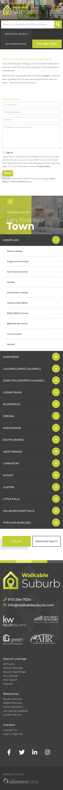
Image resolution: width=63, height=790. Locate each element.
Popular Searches (16, 522)
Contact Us (10, 730)
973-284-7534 (47, 43)
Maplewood (12, 428)
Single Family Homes (17, 261)
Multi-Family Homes (17, 271)
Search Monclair (13, 667)
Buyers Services (12, 699)
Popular (8, 683)
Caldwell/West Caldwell (22, 368)
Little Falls (11, 499)
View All (16, 541)
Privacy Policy (43, 166)
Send (7, 173)
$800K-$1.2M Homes (17, 323)
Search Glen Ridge (14, 671)
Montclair (11, 240)
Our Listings (10, 675)
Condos (11, 282)
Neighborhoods (16, 44)
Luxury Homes (14, 334)
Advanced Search (16, 34)
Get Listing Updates (15, 710)
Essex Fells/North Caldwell (24, 380)
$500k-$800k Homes (17, 313)
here (46, 75)
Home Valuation (13, 706)
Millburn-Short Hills (18, 510)
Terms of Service (19, 181)
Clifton (8, 487)
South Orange (13, 439)
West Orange (12, 451)
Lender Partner (12, 714)
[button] (58, 24)
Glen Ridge (11, 356)
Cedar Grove (12, 392)
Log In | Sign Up (13, 733)
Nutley (8, 475)
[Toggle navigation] (57, 10)
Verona (8, 416)
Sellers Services (12, 702)
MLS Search (10, 679)
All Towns (9, 664)
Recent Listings (14, 251)
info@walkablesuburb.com (31, 605)
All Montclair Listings (17, 292)
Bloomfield (11, 404)
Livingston (11, 463)
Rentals (11, 344)
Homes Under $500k (17, 303)
